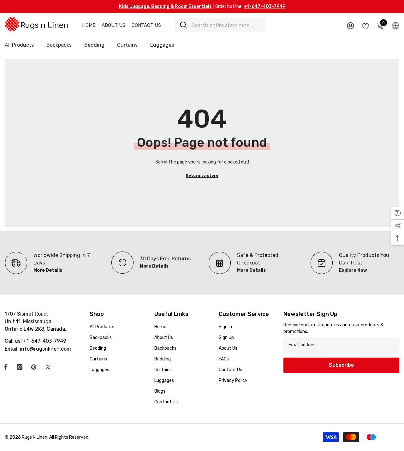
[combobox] (226, 25)
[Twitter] (48, 367)
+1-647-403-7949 (264, 6)
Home (88, 25)
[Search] (220, 25)
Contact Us (146, 25)
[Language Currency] (395, 25)
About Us (113, 25)
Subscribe (341, 365)
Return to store (202, 175)
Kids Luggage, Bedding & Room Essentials (165, 6)
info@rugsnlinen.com (45, 349)
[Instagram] (19, 367)
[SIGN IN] (350, 25)
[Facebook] (5, 367)
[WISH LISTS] (365, 25)
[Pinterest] (34, 367)
